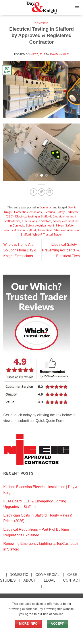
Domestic (41, 23)
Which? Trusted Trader (47, 234)
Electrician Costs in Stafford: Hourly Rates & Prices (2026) (37, 518)
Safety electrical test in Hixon (45, 225)
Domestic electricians (28, 212)
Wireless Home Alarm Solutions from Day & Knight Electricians (20, 250)
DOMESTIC (19, 575)
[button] (77, 7)
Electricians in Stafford (36, 221)
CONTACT (71, 580)
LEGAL (49, 580)
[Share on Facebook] (33, 192)
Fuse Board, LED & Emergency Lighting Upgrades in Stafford (34, 504)
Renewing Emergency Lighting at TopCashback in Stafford (40, 546)
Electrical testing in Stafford (33, 216)
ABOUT (29, 580)
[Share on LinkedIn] (49, 192)
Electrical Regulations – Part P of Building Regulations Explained (36, 532)
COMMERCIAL (47, 575)
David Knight (59, 54)
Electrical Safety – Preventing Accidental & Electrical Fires (61, 250)
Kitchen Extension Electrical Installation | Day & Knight (40, 489)
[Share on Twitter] (41, 192)
